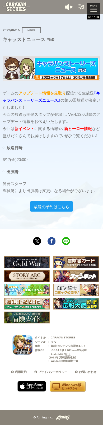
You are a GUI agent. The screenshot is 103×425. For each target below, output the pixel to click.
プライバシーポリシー (52, 371)
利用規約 (21, 371)
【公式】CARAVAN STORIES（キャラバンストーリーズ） (16, 7)
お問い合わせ (87, 371)
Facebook (51, 241)
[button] (69, 7)
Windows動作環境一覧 (64, 361)
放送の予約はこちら (51, 206)
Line (66, 241)
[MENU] (93, 9)
